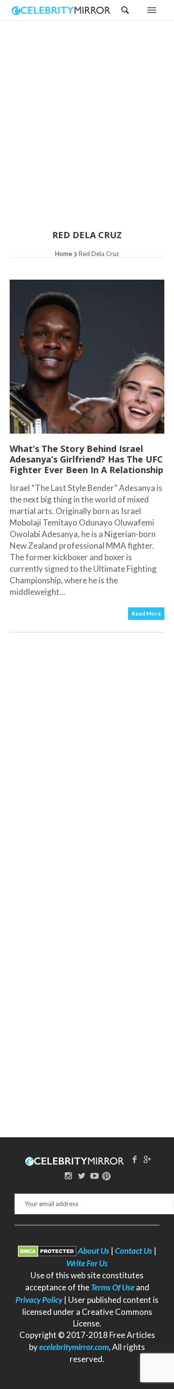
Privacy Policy (38, 1300)
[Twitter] (81, 1175)
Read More (146, 613)
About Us (93, 1251)
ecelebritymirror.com (74, 1347)
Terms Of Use (112, 1287)
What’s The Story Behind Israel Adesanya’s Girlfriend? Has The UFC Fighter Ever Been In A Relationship (86, 459)
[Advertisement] (87, 131)
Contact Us (133, 1251)
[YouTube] (94, 1175)
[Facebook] (134, 1159)
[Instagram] (68, 1175)
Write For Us (87, 1263)
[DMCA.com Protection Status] (47, 1251)
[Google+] (147, 1159)
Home (63, 253)
